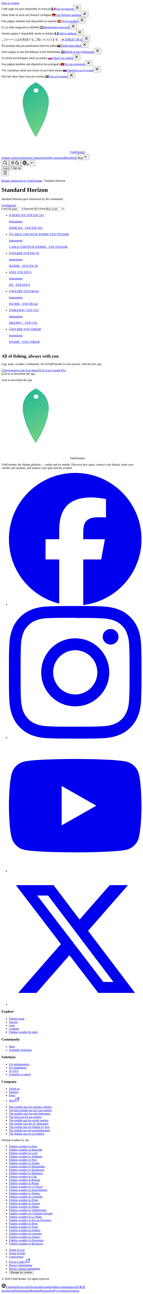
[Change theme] (15, 163)
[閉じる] (86, 39)
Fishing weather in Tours (23, 1226)
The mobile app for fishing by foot (29, 1127)
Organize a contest (20, 1074)
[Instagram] (75, 737)
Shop (73, 157)
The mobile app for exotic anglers (28, 1120)
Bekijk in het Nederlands (77, 51)
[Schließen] (84, 14)
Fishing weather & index (23, 1032)
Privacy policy (17, 1261)
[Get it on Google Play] (52, 370)
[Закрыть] (97, 69)
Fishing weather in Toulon (24, 1193)
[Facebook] (75, 604)
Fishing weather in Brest (23, 1223)
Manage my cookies (21, 1272)
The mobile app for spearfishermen (29, 1130)
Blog (67, 157)
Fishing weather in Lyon (23, 1153)
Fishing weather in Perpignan (26, 1240)
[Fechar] (88, 63)
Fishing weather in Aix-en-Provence (30, 1220)
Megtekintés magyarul (54, 27)
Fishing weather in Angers (24, 1203)
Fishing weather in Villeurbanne (28, 1210)
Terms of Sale (17, 1253)
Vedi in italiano (65, 33)
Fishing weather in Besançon (26, 1243)
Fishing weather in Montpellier (27, 1166)
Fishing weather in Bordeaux (26, 1173)
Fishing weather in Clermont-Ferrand (31, 1213)
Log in (6, 168)
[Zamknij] (76, 57)
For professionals (19, 1064)
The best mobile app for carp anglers (30, 1110)
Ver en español (67, 21)
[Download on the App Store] (19, 370)
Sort (42, 208)
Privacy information (20, 1265)
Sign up (16, 168)
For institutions (17, 1067)
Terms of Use (17, 1250)
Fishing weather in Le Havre (26, 1186)
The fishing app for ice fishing (26, 1133)
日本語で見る (72, 39)
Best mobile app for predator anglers (30, 1107)
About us (14, 1088)
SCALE (14, 1071)
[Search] (5, 163)
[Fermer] (77, 8)
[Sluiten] (97, 51)
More (80, 158)
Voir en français (62, 8)
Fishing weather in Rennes (24, 1180)
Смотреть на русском (78, 70)
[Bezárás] (73, 26)
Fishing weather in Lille (23, 1176)
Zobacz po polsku (60, 58)
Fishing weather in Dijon (23, 1200)
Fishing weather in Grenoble (25, 1196)
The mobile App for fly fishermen (28, 1123)
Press (12, 1095)
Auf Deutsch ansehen (66, 15)
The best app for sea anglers (25, 1117)
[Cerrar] (82, 20)
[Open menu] (5, 173)
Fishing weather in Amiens (24, 1230)
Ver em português (73, 64)
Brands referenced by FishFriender (21, 180)
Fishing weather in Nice (23, 1159)
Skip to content (10, 3)
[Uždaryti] (84, 45)
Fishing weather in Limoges (25, 1233)
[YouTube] (75, 871)
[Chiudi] (79, 32)
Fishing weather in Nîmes (24, 1206)
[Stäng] (71, 75)
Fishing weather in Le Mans (25, 1216)
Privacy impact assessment (24, 1268)
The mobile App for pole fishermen (29, 1113)
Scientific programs (53, 157)
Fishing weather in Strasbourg (26, 1169)
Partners (13, 1092)
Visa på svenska (56, 76)
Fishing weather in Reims (24, 1183)
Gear (20, 157)
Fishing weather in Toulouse (25, 1156)
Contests (37, 157)
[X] (75, 1004)
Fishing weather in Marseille (25, 1149)
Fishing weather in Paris (23, 1146)
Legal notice (16, 1256)
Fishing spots (9, 157)
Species (27, 157)
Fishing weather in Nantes (24, 1163)
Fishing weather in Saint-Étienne (28, 1190)
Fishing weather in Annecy (25, 1237)
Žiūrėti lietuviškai (69, 45)
